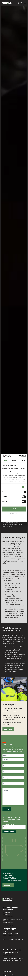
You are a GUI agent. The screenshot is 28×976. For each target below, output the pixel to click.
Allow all (14, 508)
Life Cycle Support (9, 929)
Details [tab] (14, 460)
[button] (21, 3)
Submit (6, 809)
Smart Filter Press (8, 917)
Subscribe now (8, 885)
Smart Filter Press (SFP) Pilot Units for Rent (13, 920)
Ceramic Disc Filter (8, 922)
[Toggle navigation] (25, 3)
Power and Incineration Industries (12, 960)
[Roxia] (7, 3)
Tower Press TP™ (7, 914)
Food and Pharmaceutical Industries (13, 958)
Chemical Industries (8, 956)
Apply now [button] (8, 729)
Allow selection (14, 513)
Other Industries (7, 963)
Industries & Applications (12, 950)
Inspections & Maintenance (10, 933)
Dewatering (8, 899)
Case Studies (7, 971)
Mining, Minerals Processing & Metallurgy (11, 953)
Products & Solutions (10, 907)
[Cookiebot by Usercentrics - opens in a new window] (19, 456)
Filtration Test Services (9, 925)
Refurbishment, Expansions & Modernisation (10, 936)
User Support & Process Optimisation (13, 939)
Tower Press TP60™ (8, 909)
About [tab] (23, 460)
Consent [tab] (5, 460)
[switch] (24, 492)
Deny (14, 518)
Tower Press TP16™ (8, 912)
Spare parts (6, 931)
